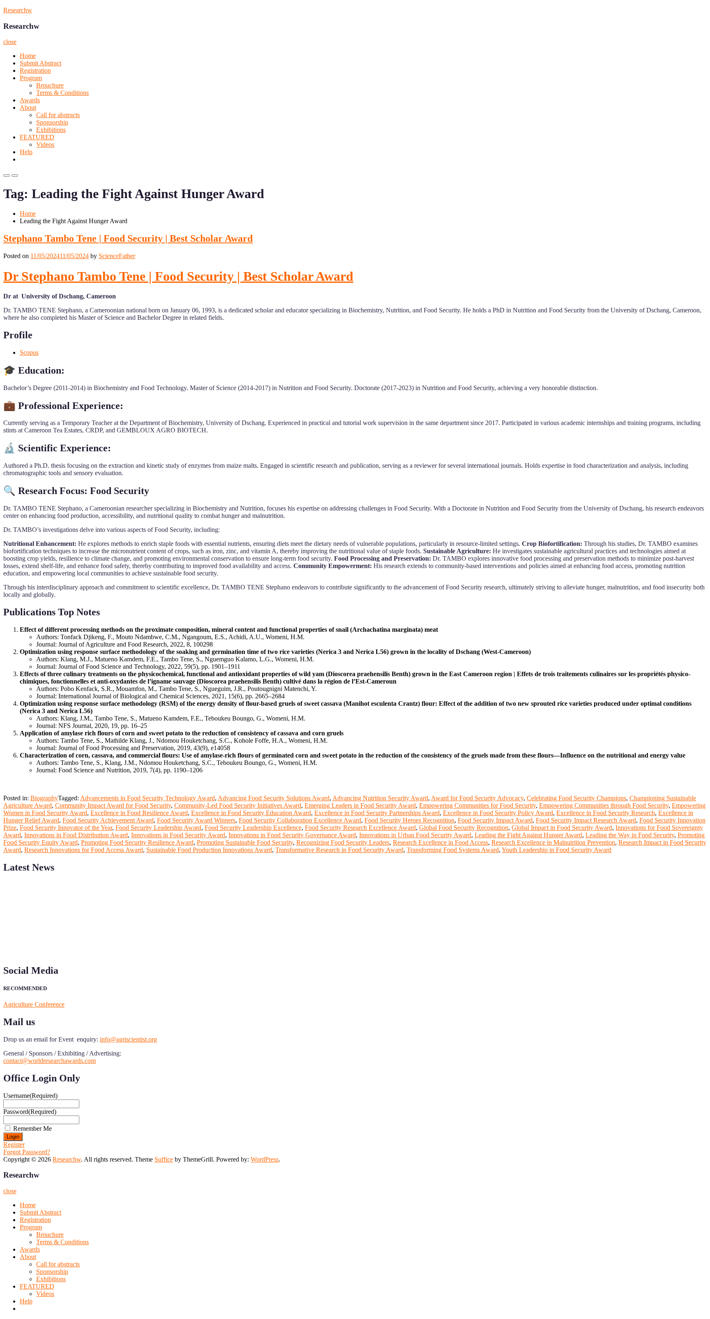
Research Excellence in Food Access (440, 842)
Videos (45, 144)
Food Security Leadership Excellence (253, 827)
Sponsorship (52, 122)
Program (31, 77)
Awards (30, 100)
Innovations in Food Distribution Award (76, 835)
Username (30, 1095)
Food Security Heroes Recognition (409, 820)
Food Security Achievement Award (108, 820)
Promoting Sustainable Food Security (245, 842)
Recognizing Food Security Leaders (343, 842)
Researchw (17, 10)
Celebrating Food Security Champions (576, 798)
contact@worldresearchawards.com (49, 1060)
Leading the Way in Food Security (630, 835)
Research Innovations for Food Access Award (83, 849)
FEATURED (37, 137)
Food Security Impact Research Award (586, 820)
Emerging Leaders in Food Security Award (360, 805)
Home (28, 55)
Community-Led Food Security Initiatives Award (237, 805)
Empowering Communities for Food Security (477, 805)
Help (26, 151)
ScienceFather (117, 255)
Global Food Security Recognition (463, 827)
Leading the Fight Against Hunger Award (528, 835)
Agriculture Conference (34, 1004)
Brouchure (50, 85)
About (28, 107)
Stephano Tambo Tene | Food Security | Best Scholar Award (128, 238)
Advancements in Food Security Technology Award (147, 798)
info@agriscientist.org (128, 1039)
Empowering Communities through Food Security (604, 805)
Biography (44, 798)
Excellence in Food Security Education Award (251, 812)
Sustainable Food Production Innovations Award (209, 849)
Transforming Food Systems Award (453, 849)
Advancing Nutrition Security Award (380, 798)
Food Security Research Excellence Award (360, 827)
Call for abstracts (58, 114)
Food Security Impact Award (495, 820)
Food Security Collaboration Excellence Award (300, 820)
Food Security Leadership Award (158, 827)
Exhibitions (51, 129)
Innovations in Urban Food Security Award (415, 835)
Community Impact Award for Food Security (113, 805)
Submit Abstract (40, 63)
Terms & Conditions (62, 92)
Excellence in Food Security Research (605, 812)
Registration (35, 70)
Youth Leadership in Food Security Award (556, 849)
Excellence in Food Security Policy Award (498, 812)
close (9, 41)
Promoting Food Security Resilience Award (137, 842)
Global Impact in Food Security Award (562, 827)
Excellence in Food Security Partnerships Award (377, 812)
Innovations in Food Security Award (178, 835)
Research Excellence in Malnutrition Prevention (553, 842)
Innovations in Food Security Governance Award (292, 835)
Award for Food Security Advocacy (477, 798)
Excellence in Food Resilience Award (139, 812)
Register (14, 1144)
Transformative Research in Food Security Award (339, 849)
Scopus (29, 352)
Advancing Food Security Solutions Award (274, 798)
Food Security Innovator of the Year (66, 827)
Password (29, 1111)
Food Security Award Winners (196, 820)
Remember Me (32, 1128)
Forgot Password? (26, 1151)
